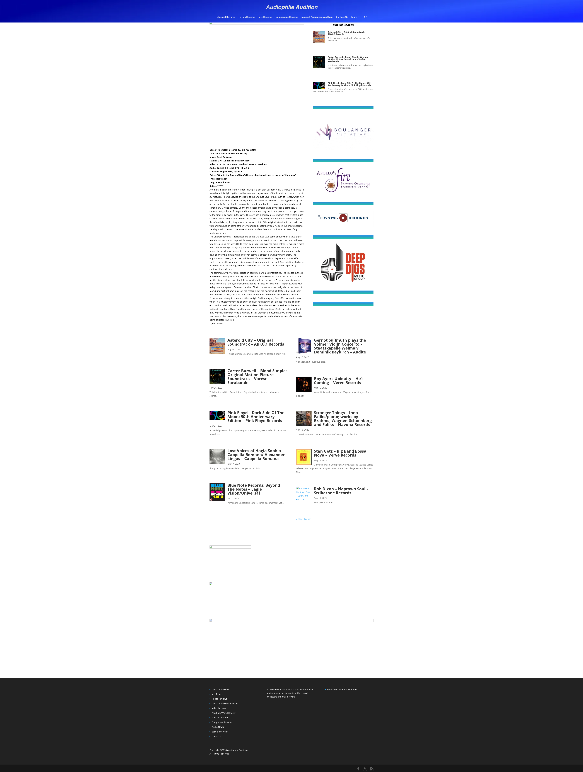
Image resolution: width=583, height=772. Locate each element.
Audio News (218, 726)
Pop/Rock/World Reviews (224, 712)
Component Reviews (287, 17)
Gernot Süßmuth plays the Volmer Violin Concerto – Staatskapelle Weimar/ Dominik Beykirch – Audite (340, 346)
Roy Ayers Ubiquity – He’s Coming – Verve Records (338, 380)
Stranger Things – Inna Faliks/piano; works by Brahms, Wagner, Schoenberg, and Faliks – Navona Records (343, 418)
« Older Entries (303, 519)
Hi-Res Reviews (247, 17)
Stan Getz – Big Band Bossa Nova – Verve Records (340, 453)
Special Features (220, 717)
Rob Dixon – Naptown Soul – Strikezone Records (341, 490)
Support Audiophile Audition (317, 17)
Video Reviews (219, 708)
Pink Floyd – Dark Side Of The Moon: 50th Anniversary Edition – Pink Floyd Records (349, 84)
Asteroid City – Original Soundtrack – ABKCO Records (347, 33)
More (354, 17)
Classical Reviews (225, 17)
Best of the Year (220, 731)
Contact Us (342, 17)
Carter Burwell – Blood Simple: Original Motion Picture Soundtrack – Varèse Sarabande (348, 59)
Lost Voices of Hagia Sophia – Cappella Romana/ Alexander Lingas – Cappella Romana (256, 454)
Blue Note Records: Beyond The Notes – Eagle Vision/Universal (253, 489)
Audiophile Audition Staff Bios (342, 689)
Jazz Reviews (265, 17)
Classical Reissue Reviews (225, 703)
